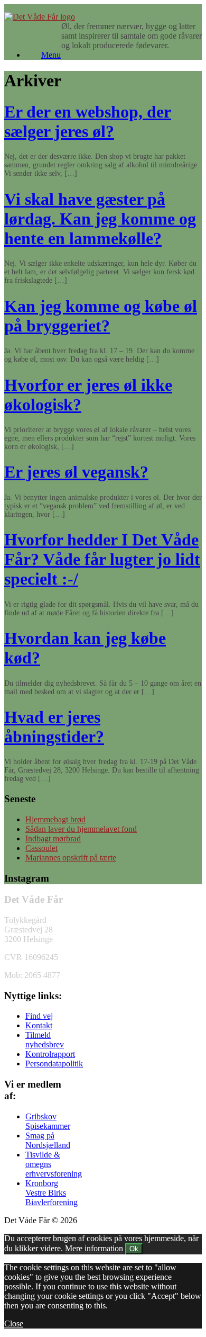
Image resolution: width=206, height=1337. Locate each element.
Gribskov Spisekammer (47, 1121)
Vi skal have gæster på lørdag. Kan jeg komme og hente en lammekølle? (100, 219)
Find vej (39, 1015)
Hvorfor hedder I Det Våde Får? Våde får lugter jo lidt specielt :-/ (102, 559)
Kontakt (38, 1025)
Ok (133, 1249)
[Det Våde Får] (39, 16)
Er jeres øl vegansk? (76, 471)
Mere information (94, 1248)
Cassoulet (41, 848)
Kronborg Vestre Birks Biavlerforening (51, 1193)
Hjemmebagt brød (55, 819)
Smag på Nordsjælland (47, 1140)
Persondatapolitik (54, 1063)
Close (13, 1323)
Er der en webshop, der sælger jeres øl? (87, 121)
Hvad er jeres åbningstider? (54, 726)
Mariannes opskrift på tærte (70, 857)
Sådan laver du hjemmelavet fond (81, 828)
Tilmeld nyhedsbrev (44, 1039)
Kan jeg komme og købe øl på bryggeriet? (100, 316)
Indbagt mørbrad (53, 838)
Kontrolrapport (50, 1053)
